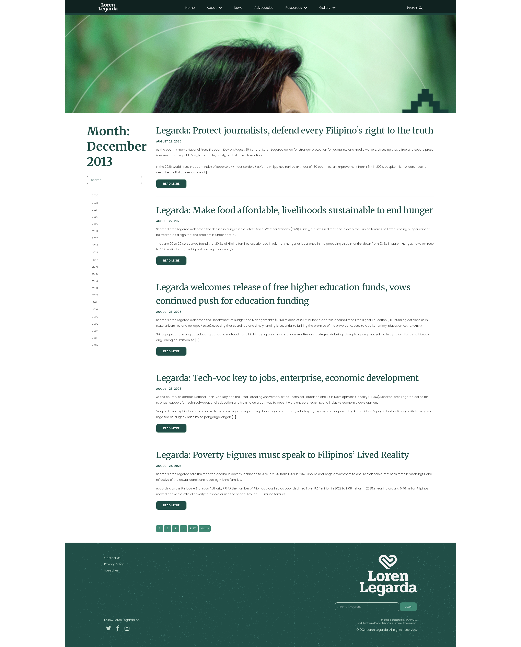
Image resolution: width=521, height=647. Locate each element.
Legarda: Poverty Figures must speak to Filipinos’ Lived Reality (282, 455)
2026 (95, 195)
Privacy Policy (114, 564)
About (212, 7)
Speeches (111, 570)
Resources (294, 7)
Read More (171, 184)
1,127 (193, 528)
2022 (95, 224)
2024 (95, 210)
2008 (95, 324)
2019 (95, 245)
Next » (205, 528)
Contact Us (112, 558)
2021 (95, 231)
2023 (95, 217)
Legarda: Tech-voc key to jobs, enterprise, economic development (287, 378)
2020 (95, 238)
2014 (95, 281)
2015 (95, 274)
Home (190, 7)
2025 (95, 203)
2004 (95, 331)
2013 (95, 288)
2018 (95, 252)
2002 (95, 345)
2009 (95, 317)
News (238, 7)
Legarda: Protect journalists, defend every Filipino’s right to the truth (294, 130)
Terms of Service (402, 623)
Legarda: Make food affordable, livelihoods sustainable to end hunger (294, 210)
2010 (95, 309)
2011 (95, 302)
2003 (95, 338)
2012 (95, 295)
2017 (95, 260)
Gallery (324, 7)
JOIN (408, 607)
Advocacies (263, 7)
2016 (95, 267)
